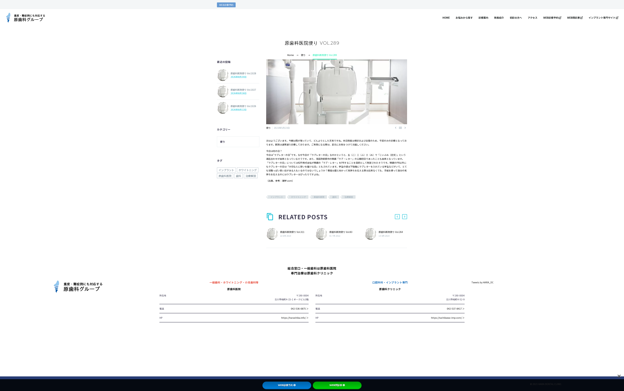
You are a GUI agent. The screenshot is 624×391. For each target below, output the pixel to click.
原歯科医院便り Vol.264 (391, 232)
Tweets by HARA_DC (482, 282)
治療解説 (348, 197)
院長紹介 (499, 17)
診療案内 (483, 17)
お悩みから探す (464, 17)
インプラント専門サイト (602, 17)
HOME (446, 17)
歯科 (334, 197)
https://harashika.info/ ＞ (295, 317)
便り (268, 127)
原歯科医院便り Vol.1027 (243, 89)
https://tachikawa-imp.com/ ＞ (448, 317)
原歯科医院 (319, 197)
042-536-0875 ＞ (300, 308)
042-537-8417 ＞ (456, 308)
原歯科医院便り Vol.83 (340, 232)
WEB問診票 (573, 17)
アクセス (532, 17)
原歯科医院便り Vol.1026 (243, 106)
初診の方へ (516, 17)
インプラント (276, 197)
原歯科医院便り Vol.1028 (243, 73)
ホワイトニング (298, 197)
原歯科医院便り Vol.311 (292, 232)
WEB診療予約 (226, 4)
